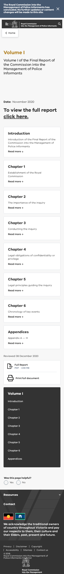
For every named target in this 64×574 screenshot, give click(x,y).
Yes (12, 482)
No (24, 482)
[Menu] (7, 24)
